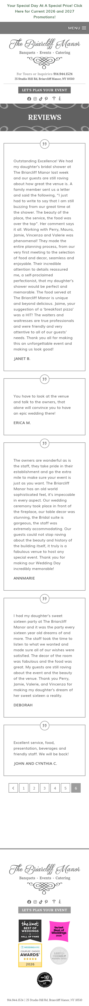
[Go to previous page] (13, 788)
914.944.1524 (63, 74)
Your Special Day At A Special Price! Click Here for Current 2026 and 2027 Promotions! (44, 10)
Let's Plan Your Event (44, 90)
